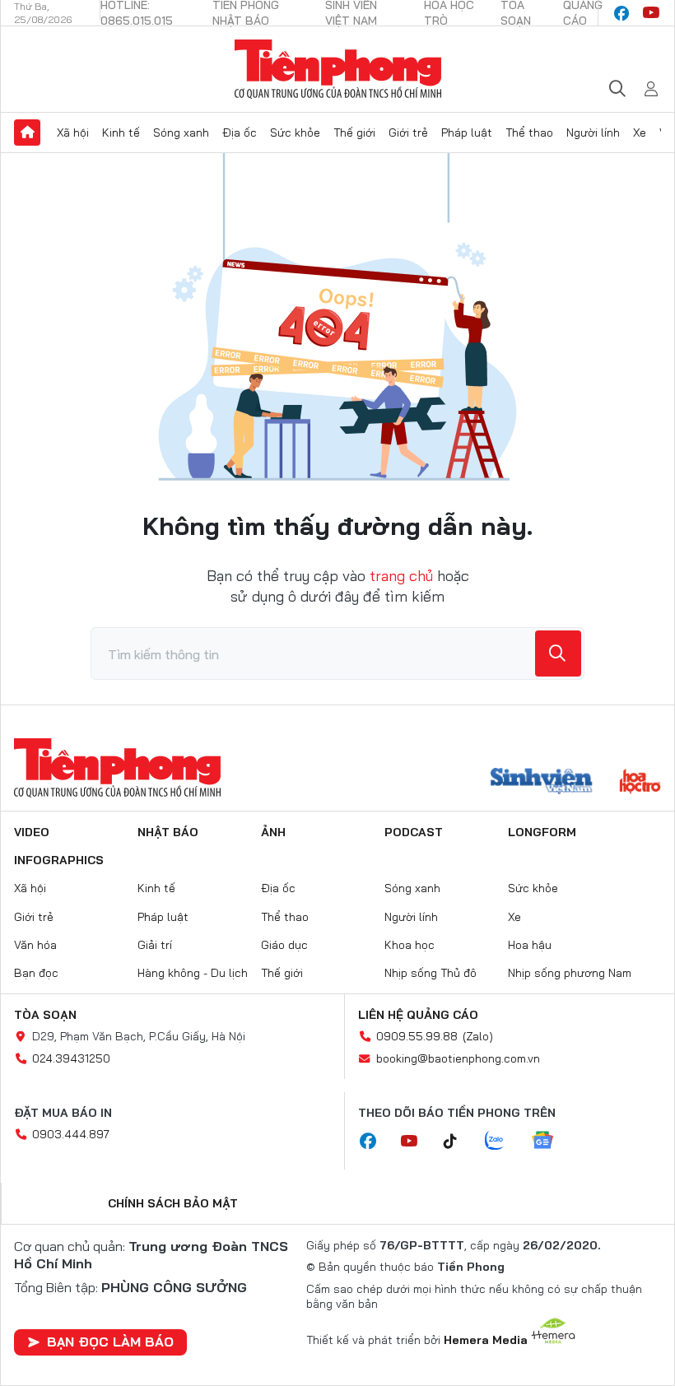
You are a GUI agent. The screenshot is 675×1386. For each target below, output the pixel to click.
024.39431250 (71, 1058)
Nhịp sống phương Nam (569, 972)
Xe (639, 132)
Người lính (593, 132)
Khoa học (409, 944)
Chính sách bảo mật (173, 1203)
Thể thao (529, 132)
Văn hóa (35, 944)
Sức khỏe (295, 132)
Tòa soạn (45, 1014)
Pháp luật (466, 132)
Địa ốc (239, 132)
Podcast (413, 832)
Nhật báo (167, 832)
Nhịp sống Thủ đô (430, 972)
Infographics (59, 860)
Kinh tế (121, 132)
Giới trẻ (408, 132)
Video (31, 832)
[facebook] (621, 13)
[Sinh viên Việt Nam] (542, 783)
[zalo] (503, 1141)
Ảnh (273, 832)
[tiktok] (458, 1141)
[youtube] (651, 13)
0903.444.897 (70, 1134)
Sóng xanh (181, 132)
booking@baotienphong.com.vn (458, 1058)
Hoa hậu (530, 944)
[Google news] (550, 1141)
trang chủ (401, 575)
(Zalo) (478, 1036)
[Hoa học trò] (640, 783)
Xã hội (73, 132)
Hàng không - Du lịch (192, 972)
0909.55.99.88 (417, 1036)
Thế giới (354, 132)
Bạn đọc (36, 972)
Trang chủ (27, 132)
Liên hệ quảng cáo (418, 1014)
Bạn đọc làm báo (110, 1341)
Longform (542, 832)
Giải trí (154, 944)
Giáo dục (284, 944)
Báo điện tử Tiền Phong (338, 69)
